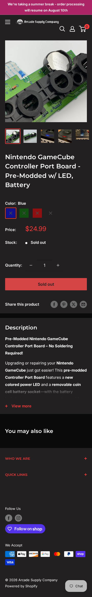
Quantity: (13, 265)
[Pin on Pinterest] (63, 304)
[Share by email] (83, 304)
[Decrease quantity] (31, 265)
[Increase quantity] (58, 265)
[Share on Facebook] (54, 304)
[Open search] (62, 29)
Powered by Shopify (21, 586)
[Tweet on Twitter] (73, 304)
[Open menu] (7, 22)
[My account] (72, 29)
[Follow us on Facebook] (8, 518)
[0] (82, 29)
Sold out (46, 284)
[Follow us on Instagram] (18, 518)
